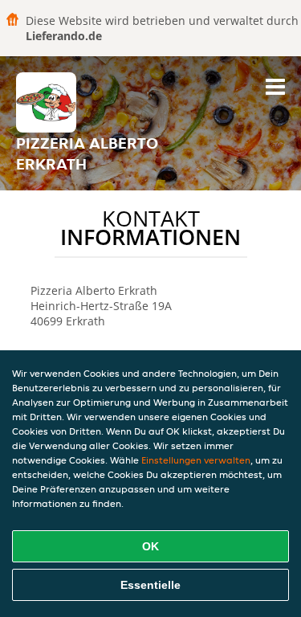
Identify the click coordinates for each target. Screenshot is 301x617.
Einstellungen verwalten (195, 460)
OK (150, 546)
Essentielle (150, 584)
